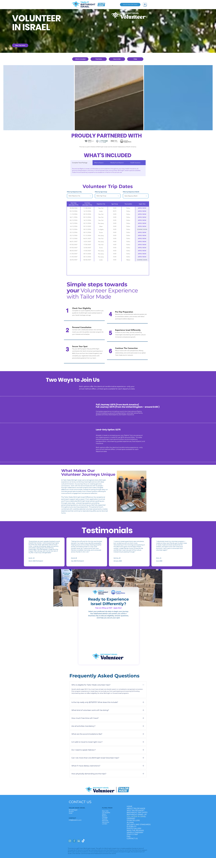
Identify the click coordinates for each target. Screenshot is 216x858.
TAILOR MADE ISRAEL (77, 808)
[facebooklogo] (74, 841)
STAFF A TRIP (132, 834)
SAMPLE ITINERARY (135, 832)
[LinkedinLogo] (79, 841)
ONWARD (131, 818)
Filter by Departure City (74, 191)
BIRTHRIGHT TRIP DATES (135, 812)
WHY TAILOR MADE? (135, 810)
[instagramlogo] (70, 841)
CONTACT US (80, 802)
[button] (145, 4)
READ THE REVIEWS (135, 830)
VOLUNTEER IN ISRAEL (135, 816)
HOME (129, 806)
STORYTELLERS (133, 820)
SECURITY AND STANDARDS (135, 824)
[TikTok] (83, 841)
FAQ (128, 836)
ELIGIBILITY (131, 826)
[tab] (81, 162)
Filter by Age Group (101, 191)
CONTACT (72, 818)
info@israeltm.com (75, 820)
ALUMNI (130, 822)
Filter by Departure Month (131, 191)
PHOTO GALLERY (134, 828)
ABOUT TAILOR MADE (135, 808)
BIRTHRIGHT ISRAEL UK (135, 814)
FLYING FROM (107, 808)
